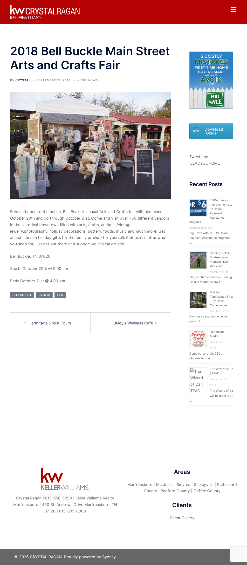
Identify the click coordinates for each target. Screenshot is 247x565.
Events (44, 295)
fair (60, 295)
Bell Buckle (22, 295)
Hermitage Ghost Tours (49, 323)
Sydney (109, 556)
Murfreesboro (139, 484)
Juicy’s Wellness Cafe (133, 323)
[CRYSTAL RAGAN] (45, 11)
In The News (87, 80)
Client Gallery (182, 517)
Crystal (23, 80)
